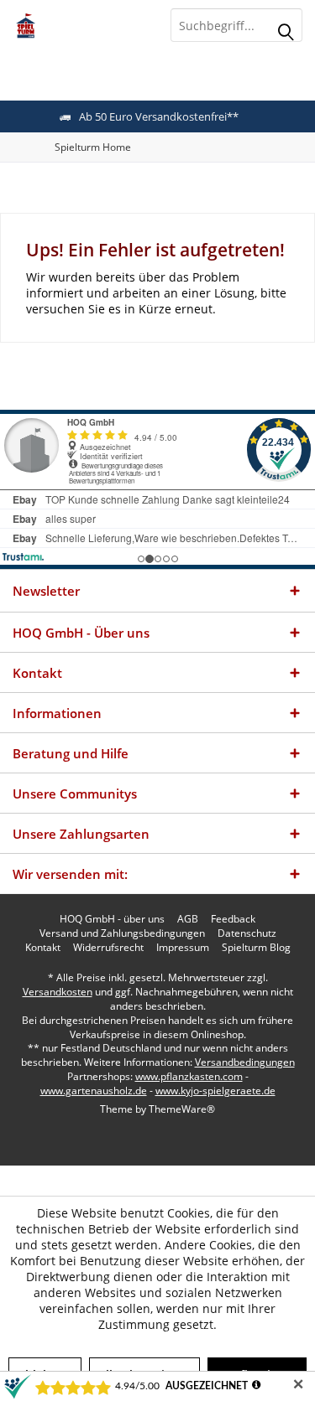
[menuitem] (92, 147)
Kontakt (42, 947)
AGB (187, 919)
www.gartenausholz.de (93, 1090)
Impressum (182, 947)
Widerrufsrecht (108, 947)
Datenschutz (247, 933)
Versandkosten (57, 992)
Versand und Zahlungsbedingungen (122, 933)
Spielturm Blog (256, 947)
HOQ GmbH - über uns (112, 919)
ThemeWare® (182, 1109)
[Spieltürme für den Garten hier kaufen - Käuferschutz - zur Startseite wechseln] (79, 25)
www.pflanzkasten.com (189, 1076)
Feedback (233, 919)
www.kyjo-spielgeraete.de (215, 1090)
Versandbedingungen (245, 1062)
